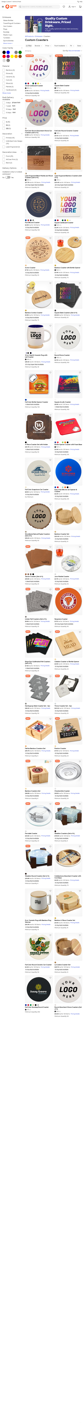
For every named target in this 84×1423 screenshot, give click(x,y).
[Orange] (65, 442)
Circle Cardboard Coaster (34, 86)
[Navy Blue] (31, 220)
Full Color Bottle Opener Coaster (36, 402)
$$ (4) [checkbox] (8, 125)
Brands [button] (37, 46)
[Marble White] (55, 574)
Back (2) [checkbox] (9, 163)
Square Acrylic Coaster (62, 402)
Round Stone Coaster (62, 355)
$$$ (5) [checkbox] (8, 128)
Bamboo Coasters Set (32, 791)
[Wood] (55, 962)
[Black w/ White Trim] (28, 353)
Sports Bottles (8, 41)
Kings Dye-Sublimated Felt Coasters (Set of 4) (37, 662)
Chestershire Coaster (62, 791)
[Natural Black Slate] (55, 83)
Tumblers (6, 38)
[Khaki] (33, 1005)
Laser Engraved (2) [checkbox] (13, 147)
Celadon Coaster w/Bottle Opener (66, 662)
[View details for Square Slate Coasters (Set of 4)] (68, 295)
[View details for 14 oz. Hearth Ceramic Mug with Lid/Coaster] (39, 337)
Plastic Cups (7, 35)
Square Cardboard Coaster (63, 223)
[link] (10, 7)
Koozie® (6, 32)
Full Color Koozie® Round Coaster (37, 1007)
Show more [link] (6, 93)
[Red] (28, 83)
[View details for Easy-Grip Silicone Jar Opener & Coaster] (68, 472)
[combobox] (39, 7)
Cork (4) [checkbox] (9, 80)
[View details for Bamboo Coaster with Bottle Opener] (68, 250)
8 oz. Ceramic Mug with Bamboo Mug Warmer (38, 921)
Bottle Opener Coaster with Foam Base (68, 444)
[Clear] (55, 400)
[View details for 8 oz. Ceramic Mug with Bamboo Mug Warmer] (39, 902)
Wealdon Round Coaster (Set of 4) (37, 876)
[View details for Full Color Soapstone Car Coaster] (39, 472)
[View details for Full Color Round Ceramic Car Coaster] (39, 947)
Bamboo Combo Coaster (33, 313)
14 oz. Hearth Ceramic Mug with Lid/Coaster (36, 356)
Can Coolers (7, 26)
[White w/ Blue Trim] (26, 353)
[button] (50, 56)
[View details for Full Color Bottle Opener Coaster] (39, 384)
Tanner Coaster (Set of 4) (34, 576)
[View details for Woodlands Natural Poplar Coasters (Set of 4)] (39, 516)
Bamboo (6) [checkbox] (10, 70)
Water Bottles (8, 20)
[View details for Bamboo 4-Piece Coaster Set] (68, 902)
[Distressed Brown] (28, 574)
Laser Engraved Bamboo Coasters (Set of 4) (68, 177)
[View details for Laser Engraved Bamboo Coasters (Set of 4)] (68, 158)
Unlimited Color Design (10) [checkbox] (14, 142)
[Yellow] (38, 83)
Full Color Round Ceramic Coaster (66, 131)
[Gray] (33, 220)
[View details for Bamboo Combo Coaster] (39, 295)
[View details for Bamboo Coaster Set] (68, 516)
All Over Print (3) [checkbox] (12, 159)
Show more (7, 43)
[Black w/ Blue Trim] (31, 353)
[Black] (26, 173)
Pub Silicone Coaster (32, 222)
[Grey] (26, 617)
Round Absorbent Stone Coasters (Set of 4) (68, 1008)
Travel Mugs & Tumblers (11, 23)
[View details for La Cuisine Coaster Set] (68, 947)
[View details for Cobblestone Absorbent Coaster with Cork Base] (68, 858)
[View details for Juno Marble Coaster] (68, 558)
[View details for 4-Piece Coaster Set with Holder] (39, 427)
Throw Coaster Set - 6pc (63, 706)
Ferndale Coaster (31, 833)
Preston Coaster (60, 748)
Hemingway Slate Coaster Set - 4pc (37, 706)
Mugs (5, 29)
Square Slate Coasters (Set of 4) (65, 313)
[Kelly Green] (33, 83)
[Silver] (55, 703)
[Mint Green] (63, 487)
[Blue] (26, 400)
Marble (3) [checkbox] (9, 87)
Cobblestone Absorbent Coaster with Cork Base (67, 877)
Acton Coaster (30, 268)
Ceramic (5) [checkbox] (10, 77)
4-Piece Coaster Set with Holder (36, 444)
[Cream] (26, 128)
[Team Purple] (35, 83)
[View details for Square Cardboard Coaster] (68, 205)
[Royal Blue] (26, 83)
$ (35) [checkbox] (8, 122)
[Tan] (26, 574)
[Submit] (20, 7)
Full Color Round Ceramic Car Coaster (38, 965)
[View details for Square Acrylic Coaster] (68, 384)
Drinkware (38, 36)
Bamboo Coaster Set (61, 534)
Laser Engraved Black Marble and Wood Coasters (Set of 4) (39, 177)
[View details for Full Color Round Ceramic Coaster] (68, 113)
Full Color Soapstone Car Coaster (36, 489)
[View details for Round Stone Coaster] (68, 337)
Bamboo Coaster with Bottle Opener (67, 268)
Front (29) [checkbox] (9, 156)
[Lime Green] (63, 442)
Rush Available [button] (59, 46)
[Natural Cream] (55, 353)
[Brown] (55, 831)
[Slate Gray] (31, 574)
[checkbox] (14, 102)
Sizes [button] (79, 46)
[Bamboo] (26, 265)
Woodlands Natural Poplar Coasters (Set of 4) (37, 535)
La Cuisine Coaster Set (62, 965)
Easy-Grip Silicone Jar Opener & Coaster (65, 490)
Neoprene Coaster (61, 619)
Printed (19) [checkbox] (10, 138)
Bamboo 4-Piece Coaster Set (64, 920)
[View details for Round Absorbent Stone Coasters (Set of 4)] (68, 989)
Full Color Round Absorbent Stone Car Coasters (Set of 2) (38, 132)
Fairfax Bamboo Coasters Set (35, 748)
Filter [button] (30, 46)
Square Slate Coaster (61, 86)
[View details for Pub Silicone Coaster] (39, 205)
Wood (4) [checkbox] (9, 83)
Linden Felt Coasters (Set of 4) (36, 619)
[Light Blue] (67, 487)
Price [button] (47, 46)
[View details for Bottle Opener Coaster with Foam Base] (68, 427)
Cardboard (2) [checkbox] (11, 90)
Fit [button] (71, 46)
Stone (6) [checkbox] (9, 73)
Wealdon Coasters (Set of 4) (64, 833)
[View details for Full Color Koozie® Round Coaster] (39, 989)
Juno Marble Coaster (61, 576)
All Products (29, 36)
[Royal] (26, 1005)
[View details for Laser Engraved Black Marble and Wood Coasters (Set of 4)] (39, 158)
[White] (31, 83)
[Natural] (55, 173)
